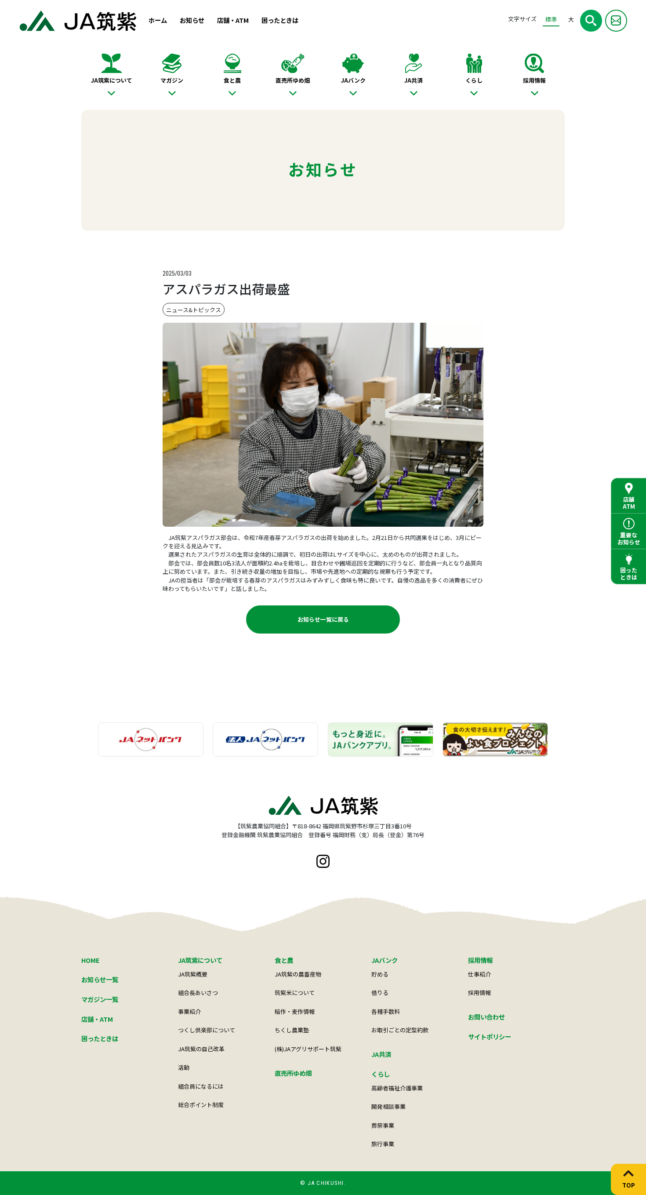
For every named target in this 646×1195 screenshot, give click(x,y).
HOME (90, 960)
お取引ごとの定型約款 (399, 1030)
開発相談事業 (388, 1106)
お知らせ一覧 (99, 979)
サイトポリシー (489, 1036)
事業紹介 (189, 1011)
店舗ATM (629, 502)
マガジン (171, 80)
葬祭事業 (382, 1125)
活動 (183, 1067)
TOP (628, 1185)
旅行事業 (382, 1144)
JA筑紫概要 (192, 974)
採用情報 (534, 80)
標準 (551, 19)
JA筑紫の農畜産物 (298, 974)
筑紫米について (295, 992)
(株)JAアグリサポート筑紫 (308, 1049)
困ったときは (279, 20)
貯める (379, 974)
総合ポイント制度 (201, 1104)
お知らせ (192, 20)
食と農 (232, 80)
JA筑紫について (111, 80)
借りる (379, 992)
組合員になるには (201, 1086)
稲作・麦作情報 (295, 1011)
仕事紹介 (479, 974)
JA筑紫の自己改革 (201, 1049)
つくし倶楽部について (206, 1030)
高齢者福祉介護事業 (397, 1088)
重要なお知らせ (628, 538)
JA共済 (413, 80)
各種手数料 (385, 1011)
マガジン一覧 (99, 999)
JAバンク (353, 80)
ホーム (158, 20)
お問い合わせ (486, 1016)
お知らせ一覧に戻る (323, 619)
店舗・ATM (233, 20)
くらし (474, 80)
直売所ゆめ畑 (293, 80)
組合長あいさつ (198, 992)
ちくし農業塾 (292, 1030)
